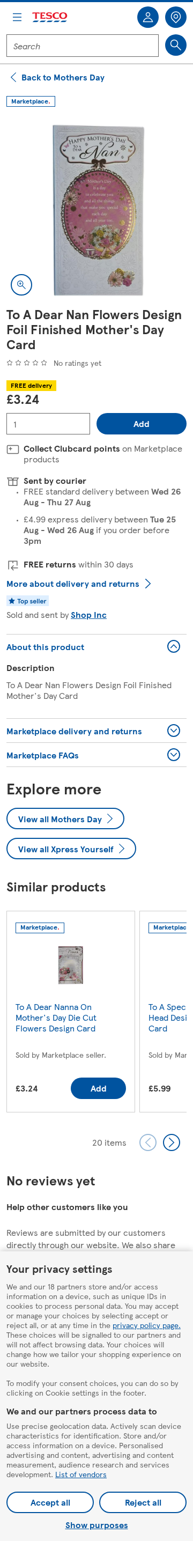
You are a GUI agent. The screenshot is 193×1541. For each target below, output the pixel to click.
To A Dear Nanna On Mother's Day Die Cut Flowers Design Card (56, 1017)
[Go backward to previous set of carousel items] (148, 1142)
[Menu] (17, 17)
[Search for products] (176, 45)
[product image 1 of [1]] (96, 209)
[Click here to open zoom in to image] (21, 285)
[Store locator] (176, 17)
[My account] (148, 17)
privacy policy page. (147, 1324)
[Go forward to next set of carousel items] (171, 1142)
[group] (70, 1014)
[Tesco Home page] (50, 17)
